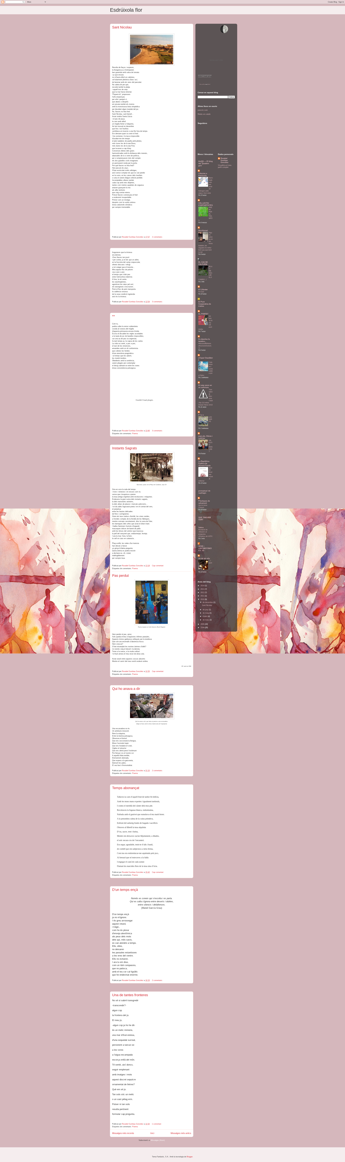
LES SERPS (210, 419)
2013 (203, 589)
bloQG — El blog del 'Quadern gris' (205, 163)
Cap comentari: (158, 566)
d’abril (205, 616)
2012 (203, 592)
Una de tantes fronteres (130, 995)
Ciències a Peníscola (202, 174)
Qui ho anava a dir (126, 689)
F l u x (201, 415)
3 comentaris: (157, 302)
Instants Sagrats (124, 448)
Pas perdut (120, 576)
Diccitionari (203, 230)
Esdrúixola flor (126, 10)
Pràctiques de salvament (204, 502)
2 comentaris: (157, 237)
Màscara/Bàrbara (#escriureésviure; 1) (205, 346)
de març (206, 620)
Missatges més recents (123, 1133)
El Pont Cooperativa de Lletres (204, 304)
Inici (152, 1133)
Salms (201, 527)
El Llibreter (203, 290)
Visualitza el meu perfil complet (224, 166)
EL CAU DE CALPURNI (203, 263)
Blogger (189, 1157)
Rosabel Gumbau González (224, 160)
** (113, 316)
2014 (203, 586)
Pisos (209, 84)
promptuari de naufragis (204, 492)
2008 (203, 628)
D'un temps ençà (125, 890)
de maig (206, 613)
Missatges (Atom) (158, 1140)
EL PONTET (203, 314)
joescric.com (203, 110)
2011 (203, 596)
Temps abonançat (125, 788)
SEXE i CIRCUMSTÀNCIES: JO (205, 548)
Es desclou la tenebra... (204, 340)
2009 (203, 624)
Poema (135, 433)
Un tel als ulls (204, 558)
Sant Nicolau (122, 27)
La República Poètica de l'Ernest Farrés (204, 463)
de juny (206, 610)
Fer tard (201, 292)
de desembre (208, 602)
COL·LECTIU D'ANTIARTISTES (205, 204)
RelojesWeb (202, 84)
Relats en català (204, 114)
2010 (203, 599)
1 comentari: (157, 1124)
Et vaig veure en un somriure (205, 386)
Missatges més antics (181, 1133)
